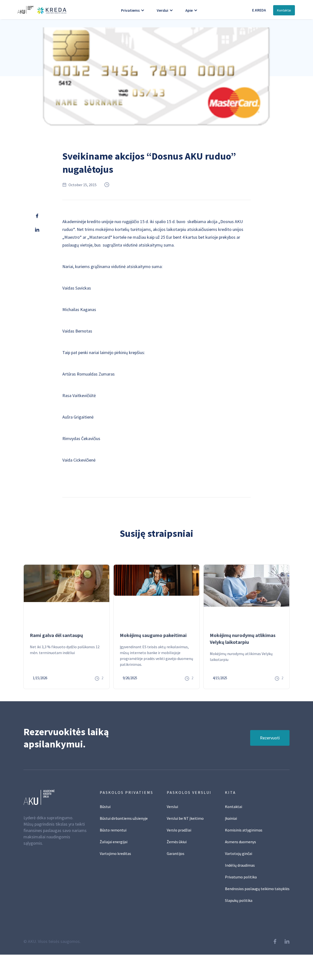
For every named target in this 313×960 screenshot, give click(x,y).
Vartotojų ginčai (238, 853)
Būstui (105, 806)
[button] (132, 10)
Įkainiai (231, 818)
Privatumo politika (241, 876)
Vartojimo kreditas (115, 853)
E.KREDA (259, 10)
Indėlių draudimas (240, 865)
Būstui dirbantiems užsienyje (124, 818)
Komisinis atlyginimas (243, 830)
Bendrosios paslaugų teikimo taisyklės (257, 888)
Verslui (172, 806)
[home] (40, 9)
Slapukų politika (238, 900)
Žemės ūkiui (177, 841)
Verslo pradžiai (179, 830)
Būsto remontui (113, 830)
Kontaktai (284, 10)
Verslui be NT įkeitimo (185, 818)
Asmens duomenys (240, 841)
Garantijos (175, 853)
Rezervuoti (270, 738)
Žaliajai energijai (113, 841)
